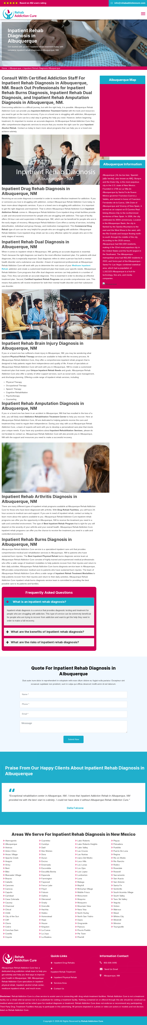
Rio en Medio (119, 858)
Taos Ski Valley (120, 899)
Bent (7, 868)
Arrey (7, 865)
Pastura (81, 927)
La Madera (46, 937)
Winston (117, 923)
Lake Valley (82, 847)
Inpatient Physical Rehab (65, 977)
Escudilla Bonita (48, 871)
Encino (44, 861)
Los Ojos (81, 868)
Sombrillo (117, 889)
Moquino (81, 899)
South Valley (119, 896)
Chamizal (9, 906)
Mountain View (84, 906)
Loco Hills (81, 861)
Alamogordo (11, 840)
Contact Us (59, 988)
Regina (116, 854)
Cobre (8, 927)
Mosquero (82, 902)
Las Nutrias (82, 854)
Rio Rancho (118, 861)
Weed (116, 913)
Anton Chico (11, 851)
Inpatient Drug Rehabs (64, 963)
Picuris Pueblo (83, 930)
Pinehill (80, 937)
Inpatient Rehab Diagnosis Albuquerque (42, 68)
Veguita (116, 902)
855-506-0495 (110, 963)
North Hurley (83, 913)
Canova (8, 889)
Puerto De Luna (120, 851)
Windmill (117, 920)
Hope (43, 920)
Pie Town (81, 933)
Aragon (8, 861)
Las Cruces (82, 851)
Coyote (8, 937)
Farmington (46, 878)
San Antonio (118, 882)
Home (4, 68)
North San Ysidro (85, 916)
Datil (43, 847)
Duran (44, 858)
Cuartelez (45, 840)
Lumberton (82, 875)
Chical (8, 909)
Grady (44, 902)
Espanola (45, 875)
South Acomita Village (123, 892)
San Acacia (118, 878)
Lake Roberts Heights (87, 844)
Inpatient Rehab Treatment (63, 972)
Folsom (44, 892)
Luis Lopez (82, 871)
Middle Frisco (83, 892)
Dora (43, 854)
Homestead (46, 916)
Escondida (46, 868)
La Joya (45, 933)
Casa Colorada (12, 899)
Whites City (118, 916)
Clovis (8, 923)
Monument (82, 896)
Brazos (8, 878)
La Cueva (45, 930)
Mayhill (80, 885)
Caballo (8, 882)
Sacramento (119, 875)
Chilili (7, 913)
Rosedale (117, 868)
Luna (79, 878)
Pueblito (117, 847)
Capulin (8, 892)
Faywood (45, 882)
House (44, 923)
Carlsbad (9, 896)
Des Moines (46, 851)
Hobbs (44, 913)
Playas (116, 840)
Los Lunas (82, 865)
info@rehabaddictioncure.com (129, 3)
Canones (9, 885)
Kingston (45, 927)
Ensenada (46, 865)
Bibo (7, 871)
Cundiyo (45, 844)
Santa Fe (117, 885)
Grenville (45, 906)
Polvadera (118, 844)
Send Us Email (111, 969)
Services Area (60, 983)
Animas (8, 847)
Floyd (44, 889)
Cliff (7, 920)
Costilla (8, 933)
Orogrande (82, 923)
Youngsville (118, 927)
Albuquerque (15, 68)
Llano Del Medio (84, 858)
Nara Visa (81, 909)
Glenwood (46, 899)
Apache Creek (11, 858)
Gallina (44, 896)
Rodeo (116, 865)
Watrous (117, 909)
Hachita (44, 909)
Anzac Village (11, 854)
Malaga (80, 882)
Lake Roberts (83, 840)
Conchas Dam (11, 930)
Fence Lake (46, 885)
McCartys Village (85, 889)
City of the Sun (12, 916)
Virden (116, 906)
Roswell (117, 871)
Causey (8, 902)
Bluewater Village (13, 875)
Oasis (80, 920)
